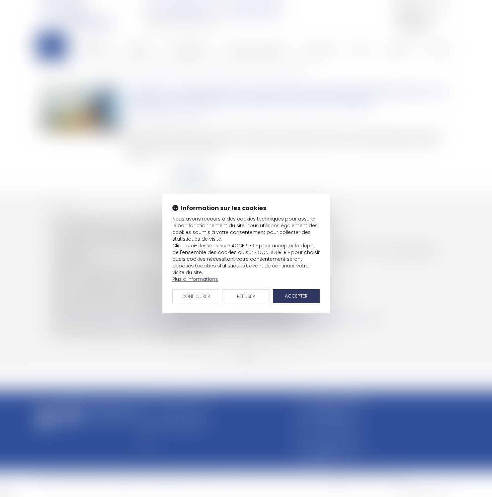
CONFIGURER (195, 296)
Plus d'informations (195, 279)
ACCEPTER (296, 296)
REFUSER (246, 296)
